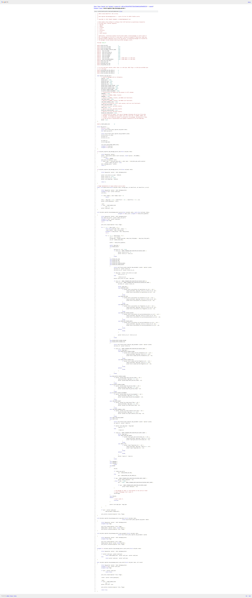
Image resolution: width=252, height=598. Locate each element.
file (121, 11)
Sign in (249, 2)
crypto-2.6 (117, 6)
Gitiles (8, 596)
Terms (15, 596)
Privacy (11, 596)
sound (151, 6)
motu (100, 8)
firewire (96, 8)
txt (246, 595)
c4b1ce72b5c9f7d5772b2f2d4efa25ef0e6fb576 (134, 6)
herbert (111, 6)
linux (95, 6)
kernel (103, 6)
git (107, 6)
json (250, 595)
